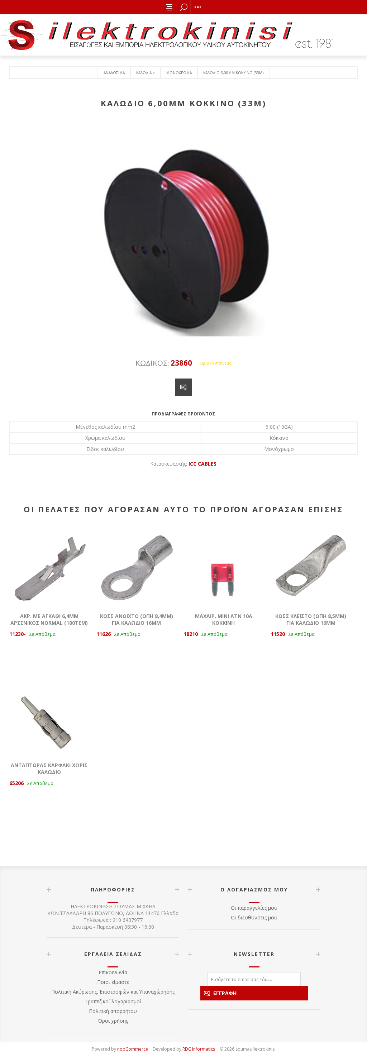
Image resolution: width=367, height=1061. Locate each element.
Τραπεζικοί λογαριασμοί (113, 1001)
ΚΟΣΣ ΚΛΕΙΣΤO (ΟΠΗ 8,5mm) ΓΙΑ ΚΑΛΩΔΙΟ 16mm (310, 619)
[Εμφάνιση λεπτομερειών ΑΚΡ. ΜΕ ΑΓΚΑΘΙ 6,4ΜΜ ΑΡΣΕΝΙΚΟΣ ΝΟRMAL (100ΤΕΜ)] (49, 565)
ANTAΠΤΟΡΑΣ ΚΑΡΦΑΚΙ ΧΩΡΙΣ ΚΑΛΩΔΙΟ (49, 768)
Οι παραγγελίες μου (254, 907)
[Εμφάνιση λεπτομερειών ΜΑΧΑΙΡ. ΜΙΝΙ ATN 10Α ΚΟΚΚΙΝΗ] (224, 565)
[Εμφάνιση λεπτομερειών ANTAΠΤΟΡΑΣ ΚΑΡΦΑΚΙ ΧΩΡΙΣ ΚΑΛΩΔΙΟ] (49, 714)
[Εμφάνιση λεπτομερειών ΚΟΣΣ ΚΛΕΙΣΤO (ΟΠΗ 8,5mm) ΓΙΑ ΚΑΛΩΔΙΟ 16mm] (311, 565)
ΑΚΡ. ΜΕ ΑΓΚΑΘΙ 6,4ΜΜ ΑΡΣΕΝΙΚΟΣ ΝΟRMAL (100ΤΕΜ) (49, 619)
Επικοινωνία (113, 972)
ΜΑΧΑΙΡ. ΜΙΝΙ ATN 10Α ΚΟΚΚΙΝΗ (223, 619)
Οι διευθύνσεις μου (254, 917)
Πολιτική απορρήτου (113, 1011)
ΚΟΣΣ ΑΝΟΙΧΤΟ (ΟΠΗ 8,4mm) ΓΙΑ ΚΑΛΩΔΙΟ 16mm (136, 619)
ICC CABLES (202, 463)
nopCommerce (132, 1049)
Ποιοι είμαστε (113, 982)
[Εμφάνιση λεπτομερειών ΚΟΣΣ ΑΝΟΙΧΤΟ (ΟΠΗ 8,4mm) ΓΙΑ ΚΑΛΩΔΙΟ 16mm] (136, 565)
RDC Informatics (198, 1049)
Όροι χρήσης (113, 1020)
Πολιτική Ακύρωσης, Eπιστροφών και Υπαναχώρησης (113, 991)
